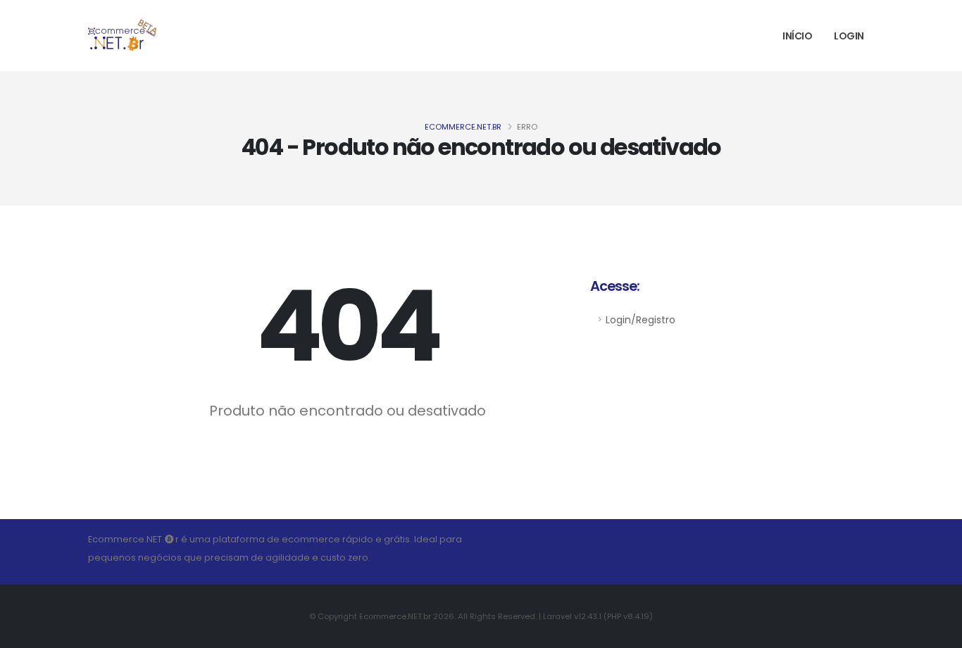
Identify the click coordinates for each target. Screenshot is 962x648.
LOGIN (849, 36)
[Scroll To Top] (937, 632)
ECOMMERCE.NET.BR (463, 126)
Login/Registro (640, 320)
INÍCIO (797, 36)
